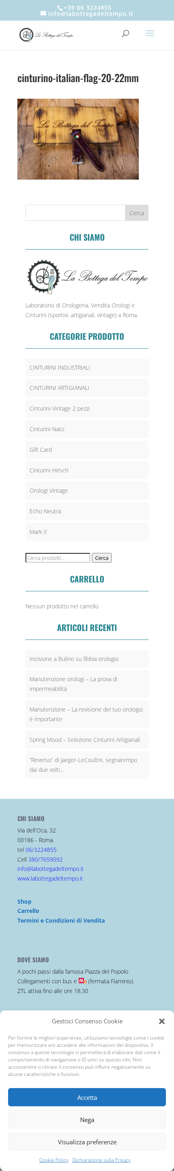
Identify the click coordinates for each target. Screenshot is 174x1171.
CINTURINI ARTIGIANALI (59, 388)
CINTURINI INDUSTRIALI (60, 367)
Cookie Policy (53, 1159)
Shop (24, 901)
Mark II (38, 532)
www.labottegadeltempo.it (50, 878)
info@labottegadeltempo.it (50, 868)
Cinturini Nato (47, 429)
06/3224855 (41, 849)
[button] (162, 1021)
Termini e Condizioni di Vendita (61, 920)
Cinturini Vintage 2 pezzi (60, 408)
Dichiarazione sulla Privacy (101, 1159)
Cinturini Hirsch (49, 470)
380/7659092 (45, 859)
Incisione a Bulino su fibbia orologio (74, 659)
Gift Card (41, 449)
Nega (87, 1120)
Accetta (87, 1097)
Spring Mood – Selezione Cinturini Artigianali (85, 739)
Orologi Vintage (49, 490)
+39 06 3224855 (88, 7)
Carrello (28, 911)
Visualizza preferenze (87, 1142)
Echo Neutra (45, 511)
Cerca (101, 557)
